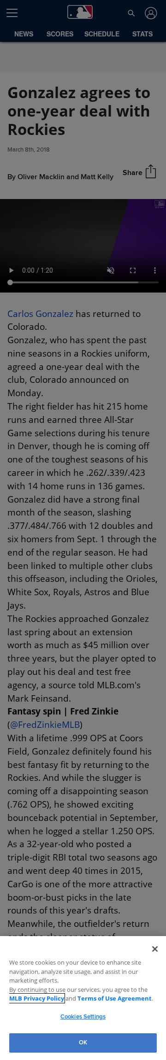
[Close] (155, 949)
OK (83, 1042)
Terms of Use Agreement (92, 998)
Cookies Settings (83, 1016)
